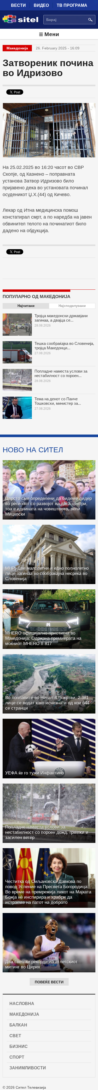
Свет (15, 1036)
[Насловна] (20, 22)
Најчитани (26, 306)
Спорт (16, 1057)
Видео (41, 5)
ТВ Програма (72, 5)
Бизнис (18, 1046)
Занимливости (27, 1068)
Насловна (21, 1003)
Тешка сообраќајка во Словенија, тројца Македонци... (64, 345)
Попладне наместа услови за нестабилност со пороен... (60, 373)
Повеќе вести (49, 982)
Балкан (18, 1025)
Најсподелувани (72, 306)
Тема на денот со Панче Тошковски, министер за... (57, 401)
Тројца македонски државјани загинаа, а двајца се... (61, 317)
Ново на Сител (33, 450)
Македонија (24, 1014)
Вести (18, 5)
